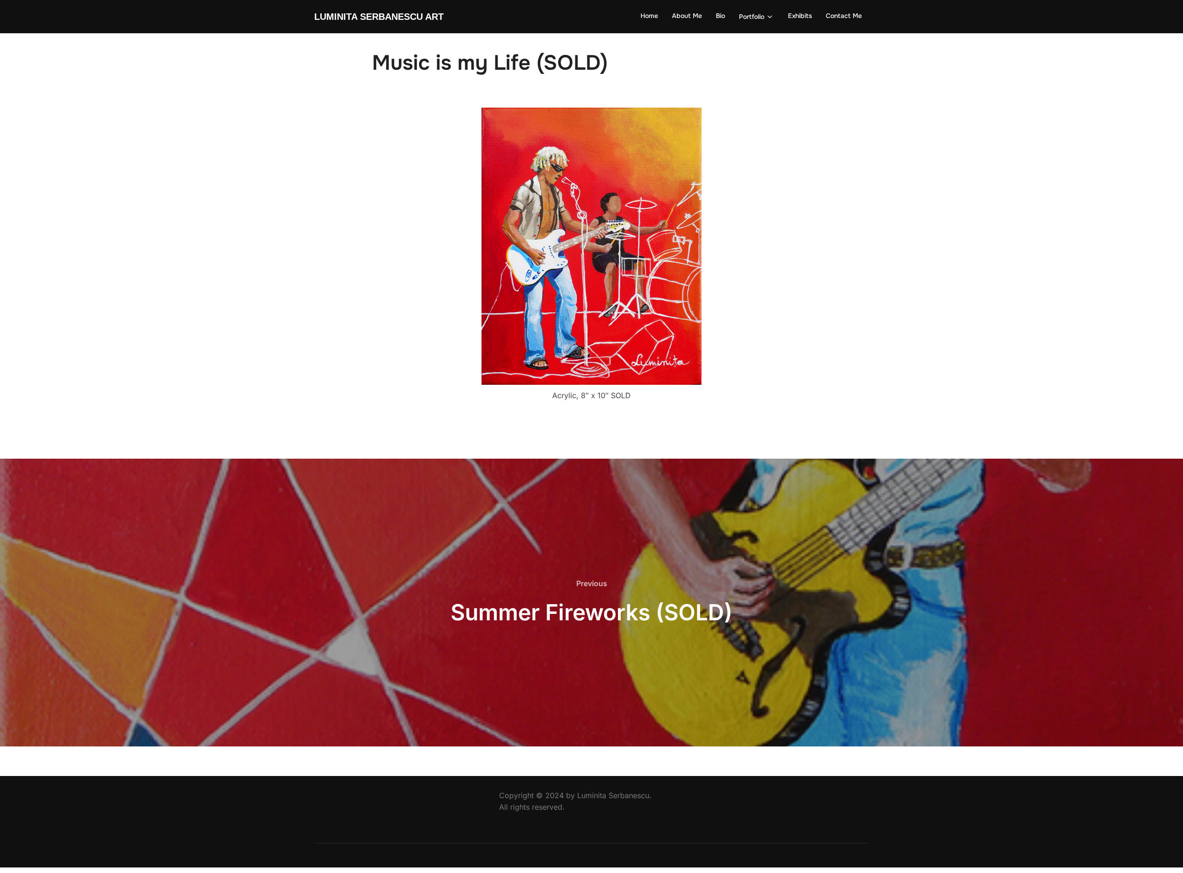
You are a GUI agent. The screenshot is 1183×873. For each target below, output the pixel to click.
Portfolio (751, 16)
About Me (687, 16)
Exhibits (800, 16)
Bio (720, 16)
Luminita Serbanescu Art (379, 17)
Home (649, 16)
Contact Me (844, 16)
